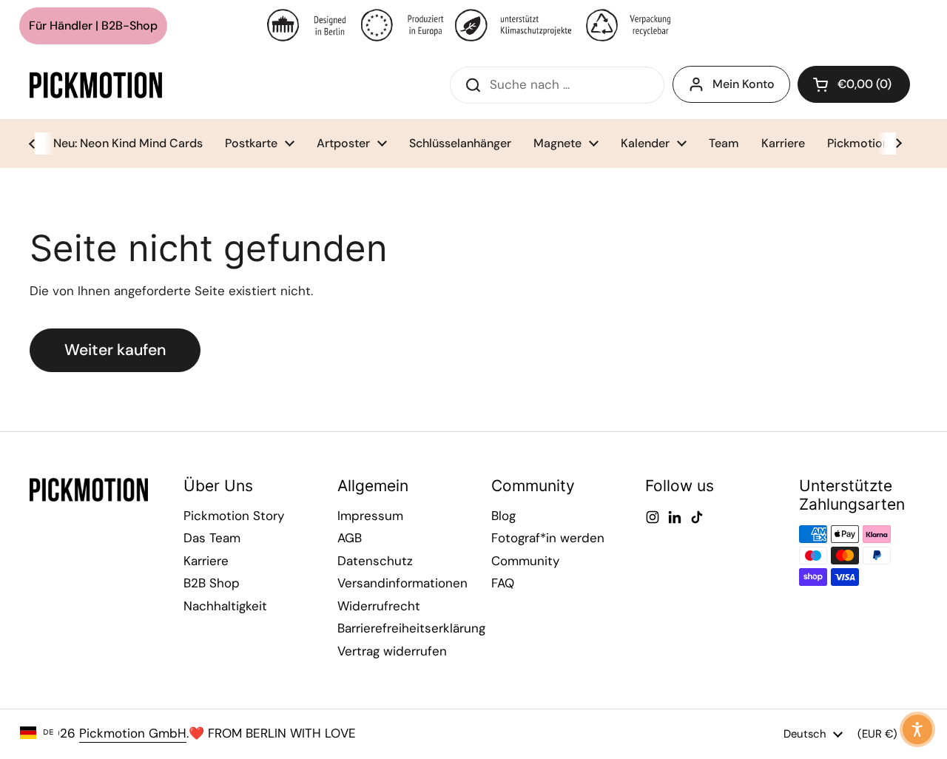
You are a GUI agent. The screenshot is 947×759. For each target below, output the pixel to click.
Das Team (211, 538)
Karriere (206, 561)
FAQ (502, 583)
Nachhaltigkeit (225, 606)
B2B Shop (211, 583)
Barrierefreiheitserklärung (411, 628)
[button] (854, 84)
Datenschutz (375, 561)
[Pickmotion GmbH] (96, 85)
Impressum (370, 515)
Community (525, 561)
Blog (503, 515)
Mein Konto (743, 84)
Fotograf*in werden (547, 538)
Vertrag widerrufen (392, 651)
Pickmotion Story (233, 515)
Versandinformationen (402, 583)
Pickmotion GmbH (132, 733)
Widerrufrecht (378, 606)
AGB (349, 538)
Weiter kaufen (115, 350)
